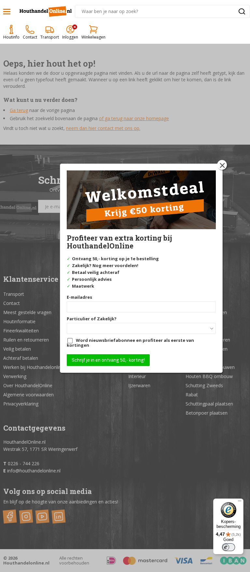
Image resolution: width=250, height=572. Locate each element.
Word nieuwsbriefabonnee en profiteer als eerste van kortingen (130, 342)
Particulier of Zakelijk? (92, 319)
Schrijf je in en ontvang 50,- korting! (108, 360)
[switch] (228, 547)
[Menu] (239, 502)
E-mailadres (79, 297)
